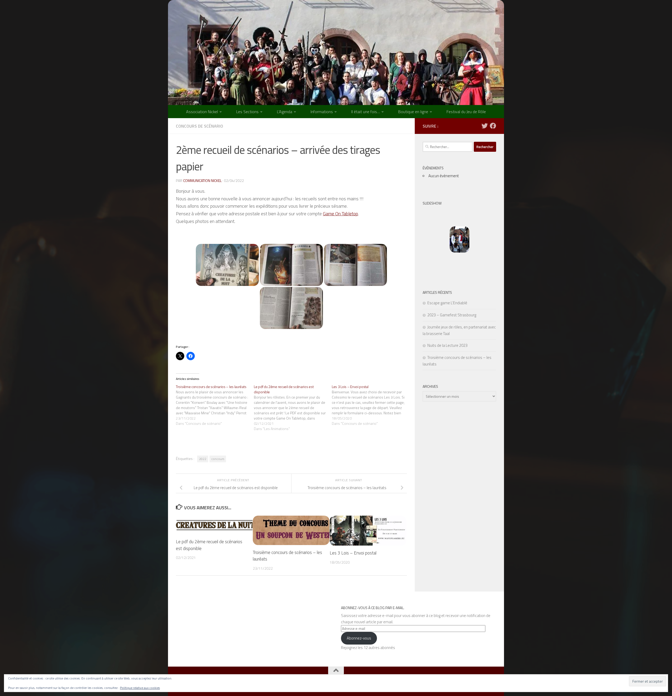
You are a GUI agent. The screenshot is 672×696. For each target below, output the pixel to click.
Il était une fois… (365, 111)
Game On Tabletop (340, 213)
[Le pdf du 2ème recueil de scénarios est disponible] (293, 407)
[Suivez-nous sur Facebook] (493, 126)
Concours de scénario (199, 126)
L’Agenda (284, 111)
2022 (202, 458)
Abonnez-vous (359, 638)
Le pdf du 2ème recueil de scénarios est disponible (209, 545)
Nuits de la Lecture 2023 (447, 345)
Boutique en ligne (413, 111)
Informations (322, 111)
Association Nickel (202, 111)
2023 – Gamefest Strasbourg (451, 315)
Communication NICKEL (202, 180)
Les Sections (247, 111)
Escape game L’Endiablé (447, 303)
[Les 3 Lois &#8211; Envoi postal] (371, 405)
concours (217, 458)
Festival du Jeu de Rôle (466, 111)
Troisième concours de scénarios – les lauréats (287, 556)
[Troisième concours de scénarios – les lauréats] (215, 405)
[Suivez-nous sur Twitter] (484, 126)
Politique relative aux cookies (140, 687)
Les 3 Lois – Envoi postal (353, 553)
